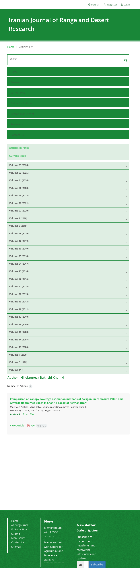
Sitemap (16, 546)
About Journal (19, 525)
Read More (29, 414)
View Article (17, 425)
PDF (38, 425)
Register (111, 4)
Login (126, 4)
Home (10, 47)
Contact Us (17, 135)
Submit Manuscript (22, 114)
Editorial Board (20, 529)
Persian (95, 4)
